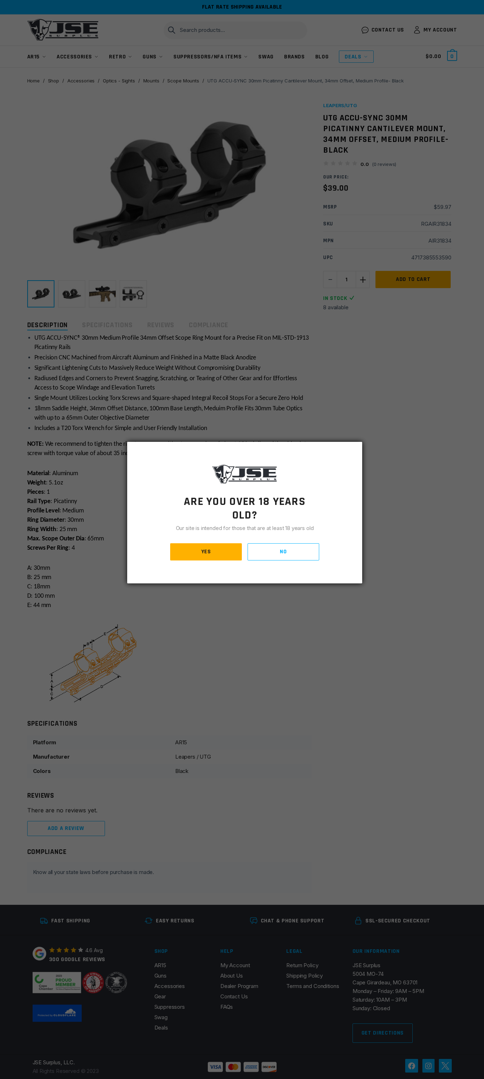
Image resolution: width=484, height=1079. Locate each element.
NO (283, 551)
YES (206, 551)
